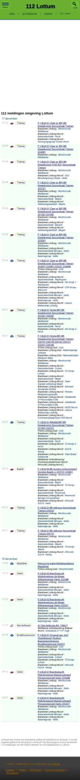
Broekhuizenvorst (26, 635)
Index (12, 13)
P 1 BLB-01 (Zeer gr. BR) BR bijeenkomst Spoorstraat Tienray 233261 (55, 237)
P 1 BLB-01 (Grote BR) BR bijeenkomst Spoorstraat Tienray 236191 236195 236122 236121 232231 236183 (55, 340)
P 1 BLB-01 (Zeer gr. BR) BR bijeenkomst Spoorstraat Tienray (55, 124)
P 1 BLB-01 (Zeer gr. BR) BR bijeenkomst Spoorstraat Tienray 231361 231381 (55, 211)
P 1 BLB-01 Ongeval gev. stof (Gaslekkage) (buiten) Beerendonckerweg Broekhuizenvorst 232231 (53, 639)
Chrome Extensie (55, 769)
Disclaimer (12, 772)
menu (5, 7)
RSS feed (35, 769)
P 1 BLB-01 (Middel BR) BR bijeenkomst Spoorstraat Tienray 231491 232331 (55, 425)
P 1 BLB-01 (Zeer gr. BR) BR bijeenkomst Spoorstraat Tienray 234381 (55, 149)
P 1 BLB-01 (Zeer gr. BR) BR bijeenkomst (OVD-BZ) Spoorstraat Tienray (57, 164)
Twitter (22, 769)
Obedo (56, 764)
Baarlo (20, 469)
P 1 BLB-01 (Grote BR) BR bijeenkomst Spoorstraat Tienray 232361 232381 (55, 313)
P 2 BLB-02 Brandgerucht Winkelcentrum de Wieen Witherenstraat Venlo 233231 (53, 602)
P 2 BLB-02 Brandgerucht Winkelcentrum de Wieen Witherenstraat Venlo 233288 (53, 576)
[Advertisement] (40, 66)
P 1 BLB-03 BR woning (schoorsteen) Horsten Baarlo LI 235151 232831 (57, 470)
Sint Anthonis (24, 625)
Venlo (20, 573)
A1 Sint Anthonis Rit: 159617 (53, 625)
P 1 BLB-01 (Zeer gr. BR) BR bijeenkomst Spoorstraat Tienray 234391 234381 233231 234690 (55, 263)
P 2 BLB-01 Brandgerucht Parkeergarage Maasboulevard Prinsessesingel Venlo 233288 (54, 675)
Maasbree (22, 563)
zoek (75, 8)
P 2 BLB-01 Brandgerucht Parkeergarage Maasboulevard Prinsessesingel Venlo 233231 (54, 701)
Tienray (21, 123)
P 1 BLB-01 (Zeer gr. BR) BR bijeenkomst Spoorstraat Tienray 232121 (55, 185)
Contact (10, 769)
